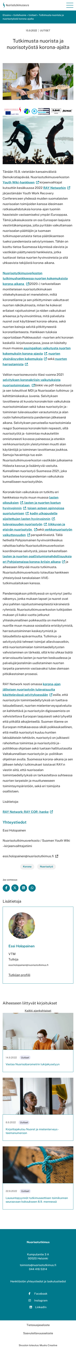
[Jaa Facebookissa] (6, 888)
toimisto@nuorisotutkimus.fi (38, 1265)
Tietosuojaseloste (38, 1325)
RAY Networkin (56, 188)
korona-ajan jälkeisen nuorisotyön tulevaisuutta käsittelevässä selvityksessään (32, 689)
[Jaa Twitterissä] (15, 888)
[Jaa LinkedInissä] (23, 888)
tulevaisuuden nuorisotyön (25, 524)
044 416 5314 (38, 1269)
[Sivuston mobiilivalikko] (69, 5)
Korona (27, 866)
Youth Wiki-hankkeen (19, 182)
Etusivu (7, 15)
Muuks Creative (48, 1345)
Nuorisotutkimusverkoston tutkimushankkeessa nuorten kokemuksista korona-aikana (35, 278)
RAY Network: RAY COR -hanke (28, 812)
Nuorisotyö (46, 866)
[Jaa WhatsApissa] (32, 888)
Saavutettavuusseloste (38, 1333)
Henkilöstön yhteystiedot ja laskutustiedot (38, 1281)
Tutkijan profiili (19, 975)
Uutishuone (19, 15)
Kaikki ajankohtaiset (38, 1010)
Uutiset (32, 15)
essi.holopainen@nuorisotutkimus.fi (28, 856)
